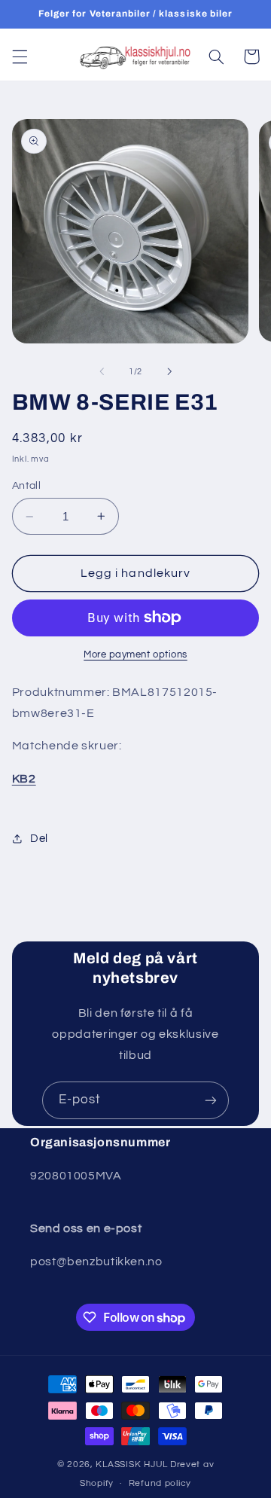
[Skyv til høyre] (169, 371)
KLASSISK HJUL (132, 1464)
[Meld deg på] (210, 1100)
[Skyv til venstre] (101, 371)
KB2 (24, 779)
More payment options (135, 655)
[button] (19, 56)
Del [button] (39, 838)
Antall (26, 486)
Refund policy (160, 1483)
